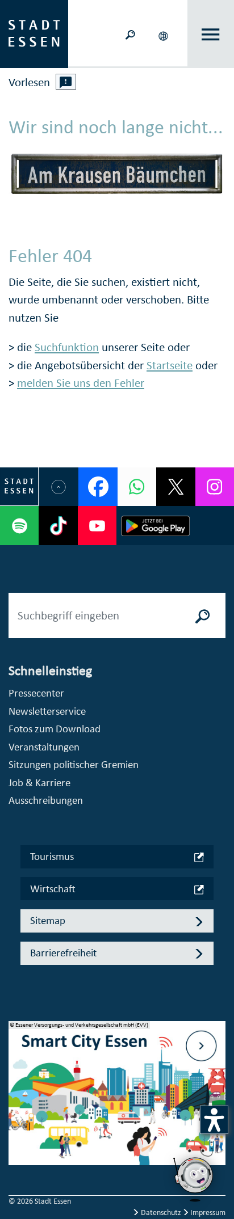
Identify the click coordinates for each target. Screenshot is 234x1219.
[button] (165, 34)
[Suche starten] (202, 615)
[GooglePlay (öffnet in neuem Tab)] (155, 525)
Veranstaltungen (44, 746)
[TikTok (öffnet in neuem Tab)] (58, 525)
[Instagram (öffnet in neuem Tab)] (214, 486)
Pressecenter (36, 692)
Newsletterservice (47, 711)
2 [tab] (17, 1098)
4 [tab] (17, 1134)
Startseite (170, 365)
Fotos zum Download (55, 728)
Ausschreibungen (46, 800)
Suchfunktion (67, 347)
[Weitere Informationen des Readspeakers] (66, 82)
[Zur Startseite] (34, 33)
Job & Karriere (39, 782)
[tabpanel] (117, 1099)
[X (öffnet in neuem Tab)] (175, 486)
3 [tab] (17, 1116)
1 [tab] (17, 1080)
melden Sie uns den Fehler (80, 383)
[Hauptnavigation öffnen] (210, 34)
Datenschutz (161, 1212)
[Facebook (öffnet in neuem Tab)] (97, 486)
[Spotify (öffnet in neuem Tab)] (19, 525)
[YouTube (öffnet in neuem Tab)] (97, 525)
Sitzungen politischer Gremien (74, 764)
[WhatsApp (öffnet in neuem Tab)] (137, 486)
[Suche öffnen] (130, 34)
